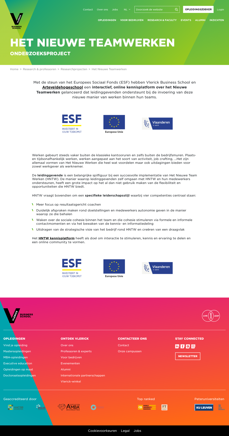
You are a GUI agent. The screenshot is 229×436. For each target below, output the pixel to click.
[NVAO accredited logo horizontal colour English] (98, 410)
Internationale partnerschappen (83, 375)
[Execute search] (176, 9)
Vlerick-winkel (71, 381)
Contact (88, 9)
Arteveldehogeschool (62, 87)
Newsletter (187, 356)
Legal (125, 430)
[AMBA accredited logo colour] (68, 410)
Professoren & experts (76, 351)
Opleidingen (107, 20)
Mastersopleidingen (17, 351)
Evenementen (70, 363)
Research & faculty (162, 20)
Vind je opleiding (15, 345)
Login (220, 9)
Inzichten (217, 20)
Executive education (17, 363)
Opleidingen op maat (18, 369)
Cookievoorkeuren (102, 430)
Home (14, 69)
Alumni (200, 20)
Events (186, 20)
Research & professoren (39, 69)
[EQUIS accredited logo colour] (41, 410)
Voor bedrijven (132, 20)
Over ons (102, 9)
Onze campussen (129, 351)
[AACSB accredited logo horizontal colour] (15, 410)
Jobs (115, 9)
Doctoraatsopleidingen (19, 375)
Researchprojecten (74, 69)
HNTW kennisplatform (57, 238)
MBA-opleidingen (15, 357)
